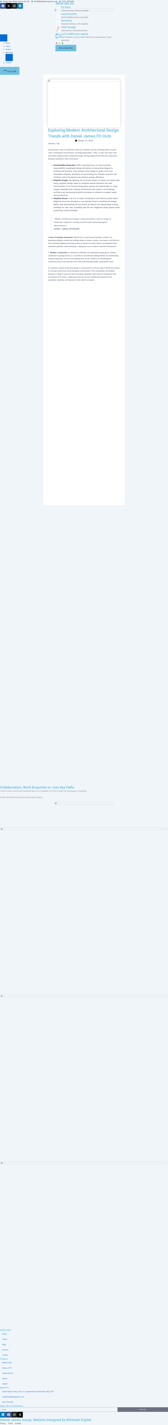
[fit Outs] (58, 9)
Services (5, 1350)
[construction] (58, 16)
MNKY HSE (7, 1363)
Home (4, 1334)
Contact (5, 1355)
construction (69, 14)
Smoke (4, 1378)
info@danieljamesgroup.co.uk (13, 1397)
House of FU (7, 1368)
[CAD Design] (58, 29)
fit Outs (66, 7)
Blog (4, 1344)
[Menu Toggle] (3, 37)
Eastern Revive (7, 1373)
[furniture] (58, 23)
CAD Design (68, 27)
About (4, 1339)
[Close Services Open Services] (9, 57)
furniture (66, 20)
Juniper (5, 1384)
